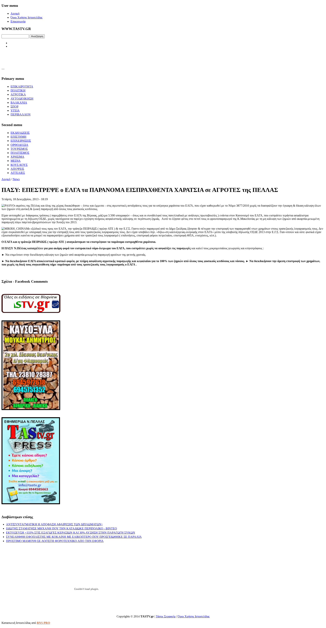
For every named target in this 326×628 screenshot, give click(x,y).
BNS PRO (43, 622)
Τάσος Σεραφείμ (166, 616)
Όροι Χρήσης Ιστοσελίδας (194, 616)
